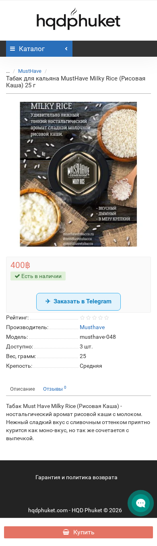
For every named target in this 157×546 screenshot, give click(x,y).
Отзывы (54, 388)
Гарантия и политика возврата (76, 477)
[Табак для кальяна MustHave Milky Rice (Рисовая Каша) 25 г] (78, 174)
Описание (22, 389)
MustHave (29, 71)
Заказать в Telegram (83, 301)
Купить (84, 532)
